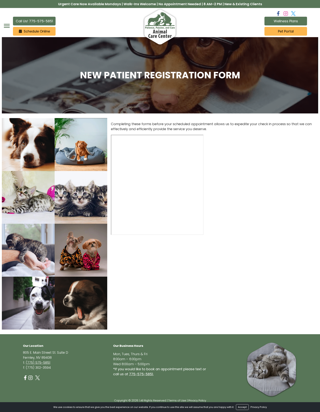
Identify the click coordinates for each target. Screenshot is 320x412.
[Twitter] (293, 13)
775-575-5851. (141, 374)
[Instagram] (285, 13)
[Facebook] (278, 13)
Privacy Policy (197, 400)
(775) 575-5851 (38, 362)
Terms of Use (177, 400)
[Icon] (25, 377)
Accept (242, 407)
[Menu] (7, 25)
